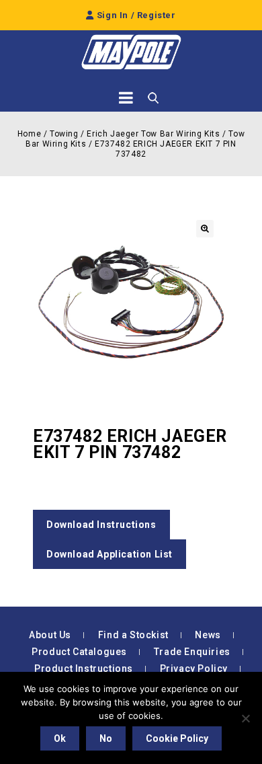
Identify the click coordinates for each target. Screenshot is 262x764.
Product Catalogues (79, 651)
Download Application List (109, 554)
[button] (205, 228)
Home (29, 134)
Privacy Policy (194, 668)
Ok (60, 738)
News (207, 634)
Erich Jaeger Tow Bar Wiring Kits (153, 134)
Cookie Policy (177, 738)
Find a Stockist (133, 634)
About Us (50, 634)
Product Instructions (83, 668)
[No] (245, 718)
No (105, 738)
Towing (64, 134)
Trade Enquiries (192, 651)
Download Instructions (101, 524)
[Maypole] (131, 52)
